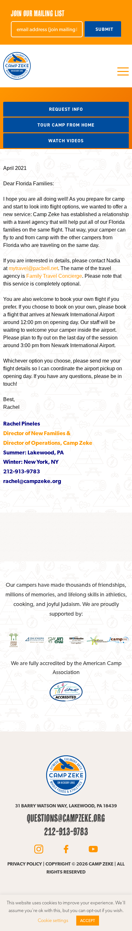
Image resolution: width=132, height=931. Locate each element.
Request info (66, 109)
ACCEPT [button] (87, 920)
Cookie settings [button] (53, 920)
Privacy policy (24, 863)
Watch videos (66, 140)
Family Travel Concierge (54, 276)
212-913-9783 (66, 831)
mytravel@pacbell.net (33, 268)
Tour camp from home (66, 125)
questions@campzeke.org (66, 818)
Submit (104, 29)
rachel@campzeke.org (32, 481)
